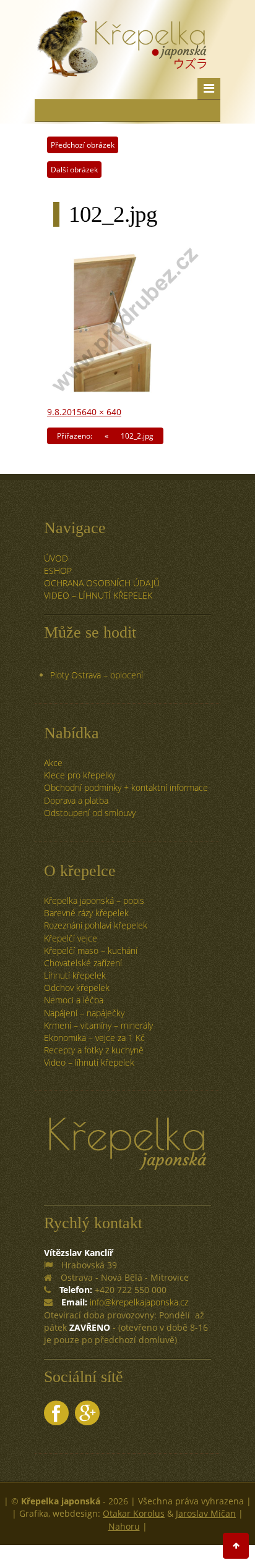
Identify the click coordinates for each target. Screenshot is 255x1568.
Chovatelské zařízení (83, 963)
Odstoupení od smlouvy (90, 813)
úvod (56, 558)
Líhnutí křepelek (75, 975)
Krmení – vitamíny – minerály (98, 1025)
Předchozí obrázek (83, 145)
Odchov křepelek (77, 987)
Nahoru (124, 1526)
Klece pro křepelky (79, 775)
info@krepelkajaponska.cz (139, 1302)
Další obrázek (74, 169)
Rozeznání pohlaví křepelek (95, 925)
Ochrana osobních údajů (102, 583)
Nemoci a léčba (73, 1000)
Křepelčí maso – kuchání (90, 950)
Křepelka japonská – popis (94, 900)
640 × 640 (101, 412)
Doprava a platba (76, 800)
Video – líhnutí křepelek (98, 595)
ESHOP (58, 570)
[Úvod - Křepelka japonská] (121, 58)
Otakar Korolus (134, 1513)
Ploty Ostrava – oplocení (96, 675)
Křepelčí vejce (70, 938)
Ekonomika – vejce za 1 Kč (94, 1037)
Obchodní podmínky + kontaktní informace (126, 787)
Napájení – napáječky (84, 1013)
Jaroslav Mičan (206, 1513)
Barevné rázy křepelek (86, 913)
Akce (53, 763)
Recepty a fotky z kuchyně (94, 1050)
